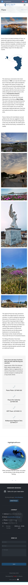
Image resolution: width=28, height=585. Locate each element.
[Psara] (23, 1)
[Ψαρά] (26, 1)
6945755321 (14, 501)
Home (22, 9)
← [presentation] (12, 480)
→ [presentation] (15, 480)
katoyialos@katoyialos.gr (13, 517)
